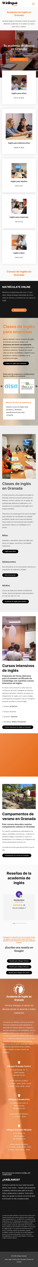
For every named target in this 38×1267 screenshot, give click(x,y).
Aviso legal (8, 1259)
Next (36, 386)
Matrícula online (19, 310)
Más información (10, 575)
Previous (2, 386)
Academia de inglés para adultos (15, 601)
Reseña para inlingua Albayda (19, 967)
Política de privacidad (19, 1259)
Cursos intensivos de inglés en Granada (18, 727)
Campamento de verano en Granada (17, 855)
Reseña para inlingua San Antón (19, 972)
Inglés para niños (10, 551)
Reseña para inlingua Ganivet (19, 961)
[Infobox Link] (19, 87)
